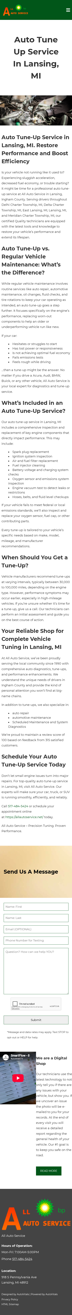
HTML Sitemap (10, 1304)
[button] (36, 1280)
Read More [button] (48, 1170)
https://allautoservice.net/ (24, 817)
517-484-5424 (18, 806)
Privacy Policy (10, 1299)
